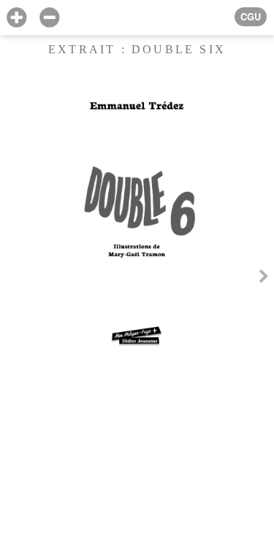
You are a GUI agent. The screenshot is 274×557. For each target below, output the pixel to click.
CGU (250, 16)
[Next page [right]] (264, 278)
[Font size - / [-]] (49, 17)
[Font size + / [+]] (16, 17)
